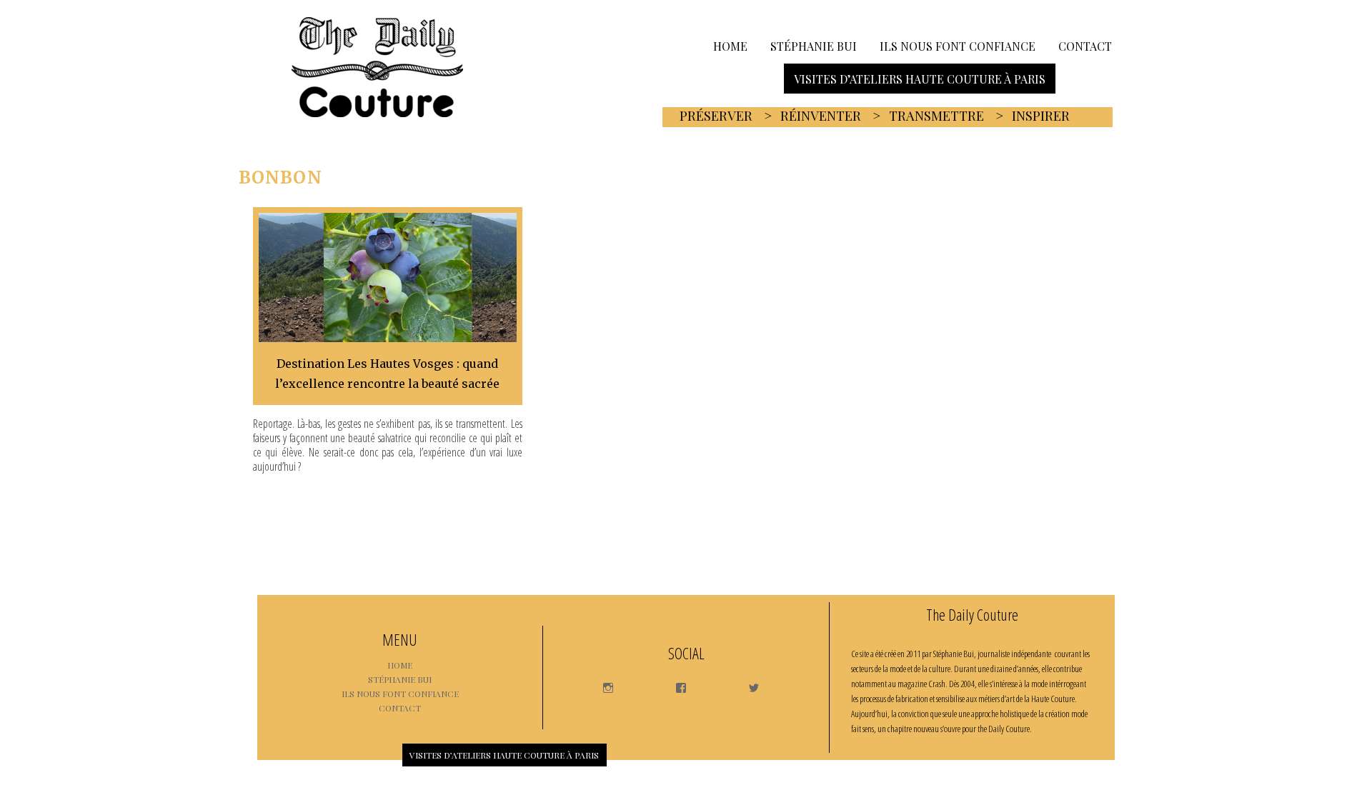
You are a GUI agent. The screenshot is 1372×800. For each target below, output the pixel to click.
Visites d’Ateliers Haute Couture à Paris (919, 78)
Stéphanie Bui (813, 45)
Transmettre (936, 115)
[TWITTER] (747, 683)
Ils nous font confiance (957, 45)
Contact (1085, 45)
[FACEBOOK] (674, 683)
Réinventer (820, 115)
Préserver (716, 115)
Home (730, 45)
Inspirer (1041, 115)
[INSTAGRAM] (601, 683)
